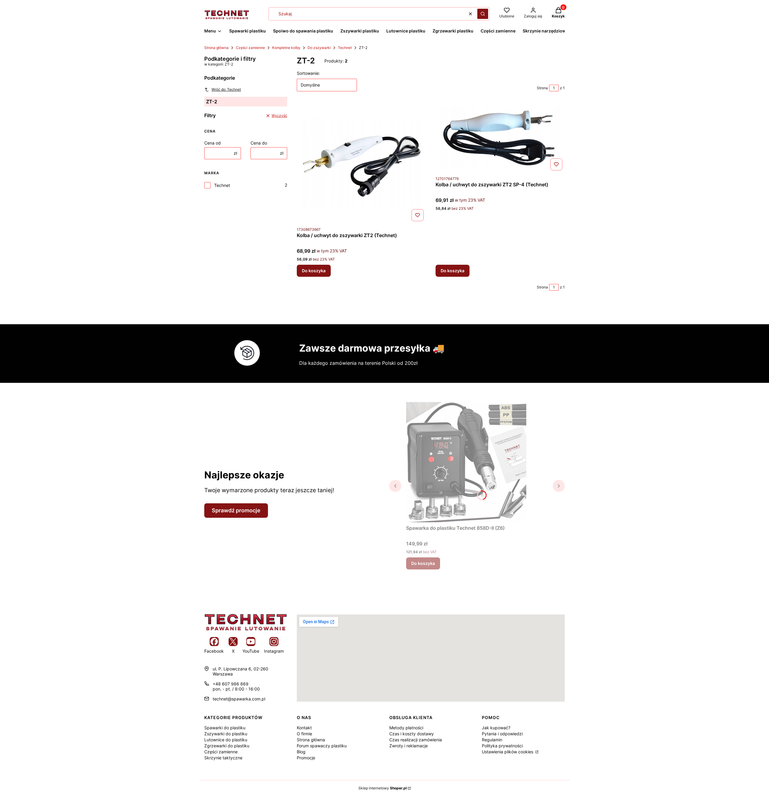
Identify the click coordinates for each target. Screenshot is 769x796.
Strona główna (216, 47)
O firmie (304, 733)
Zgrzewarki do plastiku (226, 745)
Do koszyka (314, 270)
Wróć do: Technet (226, 89)
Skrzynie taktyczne (223, 757)
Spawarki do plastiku (224, 727)
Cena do (259, 142)
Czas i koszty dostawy (411, 733)
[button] (482, 14)
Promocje (306, 757)
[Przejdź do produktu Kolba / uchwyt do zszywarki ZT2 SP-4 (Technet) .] (500, 138)
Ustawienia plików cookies (508, 751)
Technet (345, 47)
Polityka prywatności (502, 745)
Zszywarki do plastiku (225, 733)
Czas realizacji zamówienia (415, 739)
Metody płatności (406, 727)
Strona (542, 88)
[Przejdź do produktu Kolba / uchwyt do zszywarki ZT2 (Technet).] (361, 163)
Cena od (212, 142)
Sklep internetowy (382, 788)
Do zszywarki (319, 47)
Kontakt (304, 727)
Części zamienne (250, 47)
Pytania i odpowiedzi (502, 733)
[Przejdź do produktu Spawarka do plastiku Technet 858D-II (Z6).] (466, 462)
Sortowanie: (308, 73)
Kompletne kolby (286, 47)
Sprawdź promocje (236, 510)
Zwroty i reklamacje (408, 745)
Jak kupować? (496, 727)
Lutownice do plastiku (225, 739)
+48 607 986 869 (230, 683)
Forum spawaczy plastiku (322, 745)
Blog (301, 751)
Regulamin (492, 739)
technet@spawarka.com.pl (239, 698)
